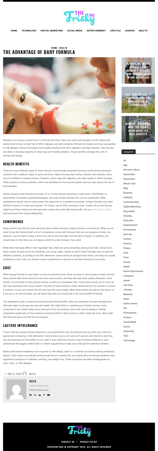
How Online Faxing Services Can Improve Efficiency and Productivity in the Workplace (138, 70)
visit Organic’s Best (101, 209)
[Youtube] (48, 394)
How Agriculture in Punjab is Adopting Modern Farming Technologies (138, 100)
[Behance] (30, 394)
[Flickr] (35, 394)
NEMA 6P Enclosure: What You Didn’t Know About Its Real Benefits (138, 129)
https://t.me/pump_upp (38, 386)
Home (54, 47)
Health (63, 47)
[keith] (25, 373)
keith (32, 374)
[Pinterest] (44, 394)
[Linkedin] (39, 394)
